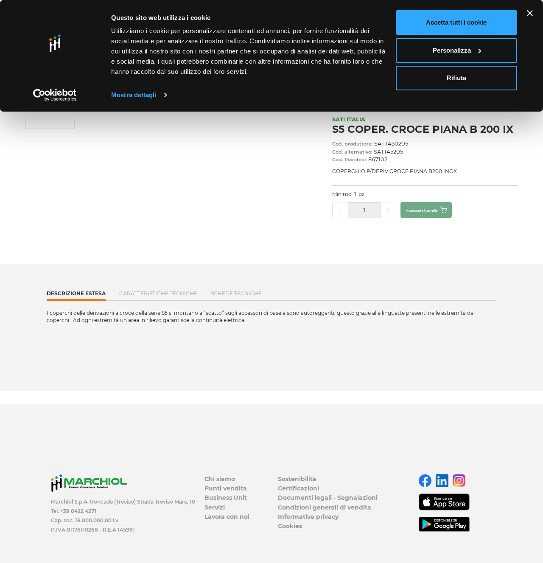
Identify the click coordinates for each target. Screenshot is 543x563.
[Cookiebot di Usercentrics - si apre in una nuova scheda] (55, 95)
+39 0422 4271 (78, 511)
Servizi (214, 507)
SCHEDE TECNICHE (236, 293)
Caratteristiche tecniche (158, 293)
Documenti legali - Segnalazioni (328, 497)
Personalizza (452, 50)
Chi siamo (219, 479)
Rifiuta (456, 77)
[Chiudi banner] (530, 13)
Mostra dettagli (134, 94)
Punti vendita (225, 488)
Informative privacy (308, 517)
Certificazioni (298, 488)
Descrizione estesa (76, 295)
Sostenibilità (297, 479)
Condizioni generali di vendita (324, 507)
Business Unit (225, 497)
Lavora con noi (226, 517)
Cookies (290, 526)
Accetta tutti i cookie (456, 22)
